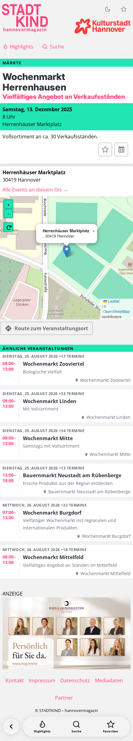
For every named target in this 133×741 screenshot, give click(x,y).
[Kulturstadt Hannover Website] (103, 26)
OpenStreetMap (116, 311)
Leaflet (113, 301)
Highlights (21, 46)
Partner (64, 697)
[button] (67, 251)
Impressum (42, 680)
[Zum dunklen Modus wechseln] (108, 9)
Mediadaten (109, 680)
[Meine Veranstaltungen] (124, 9)
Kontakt (15, 680)
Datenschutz (75, 680)
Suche (57, 46)
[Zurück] (11, 726)
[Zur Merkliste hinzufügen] (105, 149)
